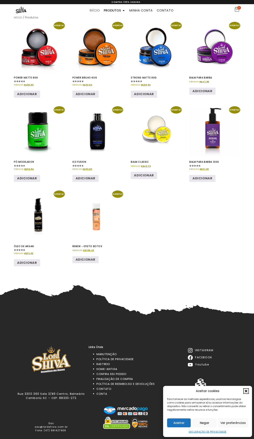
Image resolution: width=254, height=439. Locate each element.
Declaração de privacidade (207, 431)
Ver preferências (233, 423)
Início (18, 17)
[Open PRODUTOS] (123, 10)
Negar (204, 423)
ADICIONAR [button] (27, 94)
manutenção (106, 354)
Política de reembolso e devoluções (125, 384)
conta (101, 394)
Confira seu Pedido (111, 374)
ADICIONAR (27, 262)
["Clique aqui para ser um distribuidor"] (200, 383)
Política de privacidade (115, 359)
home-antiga (106, 369)
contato (103, 389)
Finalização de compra (114, 379)
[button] (246, 391)
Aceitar (179, 423)
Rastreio (103, 364)
